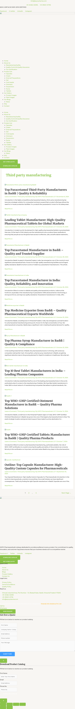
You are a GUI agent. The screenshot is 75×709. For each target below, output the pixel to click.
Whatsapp (3, 608)
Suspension (10, 86)
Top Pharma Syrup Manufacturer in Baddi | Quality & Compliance (34, 342)
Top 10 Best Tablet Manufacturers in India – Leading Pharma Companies (35, 372)
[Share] (16, 704)
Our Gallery (8, 93)
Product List (8, 71)
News (8, 102)
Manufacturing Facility (13, 65)
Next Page (66, 493)
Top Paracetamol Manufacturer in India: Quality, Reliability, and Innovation (32, 282)
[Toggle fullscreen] (9, 704)
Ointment (9, 84)
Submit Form (7, 654)
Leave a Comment (10, 196)
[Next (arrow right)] (9, 707)
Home (6, 61)
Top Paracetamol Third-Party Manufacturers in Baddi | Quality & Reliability (36, 191)
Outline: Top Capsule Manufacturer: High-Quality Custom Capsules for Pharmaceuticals (36, 466)
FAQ (5, 104)
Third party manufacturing (26, 196)
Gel (7, 80)
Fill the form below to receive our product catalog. (16, 679)
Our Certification (11, 69)
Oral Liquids (10, 82)
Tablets (8, 91)
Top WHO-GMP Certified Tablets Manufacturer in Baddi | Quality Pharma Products (37, 436)
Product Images (11, 95)
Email (2, 680)
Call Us (2, 606)
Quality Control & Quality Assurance (17, 67)
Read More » (9, 209)
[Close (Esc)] (22, 704)
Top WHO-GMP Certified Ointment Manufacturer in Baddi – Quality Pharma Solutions (33, 404)
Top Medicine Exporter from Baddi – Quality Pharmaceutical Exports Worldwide (35, 312)
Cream (8, 76)
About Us (7, 63)
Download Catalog (10, 694)
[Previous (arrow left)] (3, 707)
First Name (3, 673)
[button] (37, 110)
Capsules (9, 74)
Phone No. (3, 686)
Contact (6, 106)
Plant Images (10, 97)
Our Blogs (7, 99)
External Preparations (13, 78)
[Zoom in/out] (3, 704)
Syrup (8, 89)
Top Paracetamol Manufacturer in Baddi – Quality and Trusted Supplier (34, 251)
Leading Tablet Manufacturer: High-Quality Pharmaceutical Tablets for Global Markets (35, 221)
